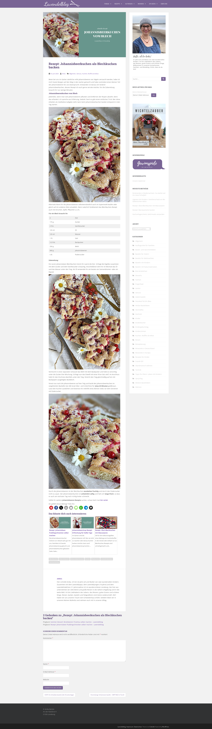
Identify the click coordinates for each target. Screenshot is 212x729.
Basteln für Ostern (142, 254)
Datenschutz (138, 727)
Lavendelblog (122, 727)
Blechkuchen (53, 559)
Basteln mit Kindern (142, 263)
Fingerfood (139, 284)
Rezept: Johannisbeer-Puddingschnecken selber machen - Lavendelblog (77, 625)
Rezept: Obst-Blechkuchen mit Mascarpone (148, 206)
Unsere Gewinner (138, 181)
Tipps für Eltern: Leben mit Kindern (148, 374)
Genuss (79, 74)
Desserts (138, 275)
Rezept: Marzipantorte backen (143, 210)
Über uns (164, 4)
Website (46, 679)
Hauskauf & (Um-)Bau (143, 301)
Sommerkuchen (54, 562)
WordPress (165, 727)
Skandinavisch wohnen (143, 366)
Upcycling (139, 378)
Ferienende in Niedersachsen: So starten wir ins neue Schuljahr (149, 194)
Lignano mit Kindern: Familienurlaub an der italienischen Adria (148, 200)
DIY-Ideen (152, 4)
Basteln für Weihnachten (144, 258)
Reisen (137, 340)
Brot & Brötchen (141, 271)
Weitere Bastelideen (142, 383)
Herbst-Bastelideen (142, 305)
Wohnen (141, 4)
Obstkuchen (95, 559)
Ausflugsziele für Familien (144, 245)
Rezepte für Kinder (142, 357)
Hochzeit (138, 314)
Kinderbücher (140, 323)
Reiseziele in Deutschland (144, 348)
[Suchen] (163, 79)
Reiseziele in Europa (142, 353)
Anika (63, 74)
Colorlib (152, 727)
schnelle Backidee (106, 559)
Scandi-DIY (139, 361)
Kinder (137, 318)
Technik (138, 370)
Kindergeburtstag (141, 327)
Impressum (129, 727)
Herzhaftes (139, 310)
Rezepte (117, 4)
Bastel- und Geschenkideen (145, 250)
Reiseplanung (140, 344)
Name (46, 664)
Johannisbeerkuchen (77, 559)
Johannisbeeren (64, 559)
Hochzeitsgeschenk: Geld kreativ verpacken (148, 214)
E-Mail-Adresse (49, 672)
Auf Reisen (128, 4)
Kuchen (87, 559)
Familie (106, 4)
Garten (137, 288)
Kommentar (48, 638)
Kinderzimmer (140, 331)
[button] (51, 508)
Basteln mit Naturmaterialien (146, 267)
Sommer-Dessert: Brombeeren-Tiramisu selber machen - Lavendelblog (77, 622)
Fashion (138, 280)
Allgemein (72, 74)
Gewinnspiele (140, 297)
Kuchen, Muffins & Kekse (90, 74)
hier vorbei (104, 500)
